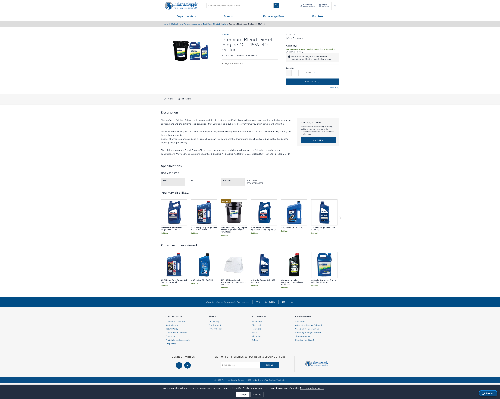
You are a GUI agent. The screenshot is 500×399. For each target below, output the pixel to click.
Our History (214, 321)
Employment (215, 325)
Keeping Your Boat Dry (306, 340)
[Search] (276, 5)
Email (290, 302)
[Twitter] (187, 363)
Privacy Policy (215, 329)
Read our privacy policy (312, 388)
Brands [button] (228, 16)
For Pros (317, 16)
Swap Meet (170, 344)
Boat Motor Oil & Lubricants (214, 24)
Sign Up (270, 365)
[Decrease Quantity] (288, 73)
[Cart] (334, 6)
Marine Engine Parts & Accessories (185, 24)
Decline (257, 394)
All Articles (300, 321)
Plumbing (256, 336)
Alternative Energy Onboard (308, 325)
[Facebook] (179, 363)
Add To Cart (310, 82)
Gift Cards (170, 336)
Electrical (256, 325)
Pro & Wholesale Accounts (177, 340)
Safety (255, 340)
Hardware (256, 329)
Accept (243, 394)
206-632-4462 (265, 302)
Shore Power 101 (302, 336)
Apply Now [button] (318, 140)
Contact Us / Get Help (175, 321)
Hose (254, 332)
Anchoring (257, 321)
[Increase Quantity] (301, 73)
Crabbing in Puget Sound (307, 329)
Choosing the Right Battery (308, 332)
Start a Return (172, 325)
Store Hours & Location (176, 332)
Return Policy (334, 88)
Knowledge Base (274, 16)
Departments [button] (185, 16)
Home (165, 24)
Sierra (225, 34)
